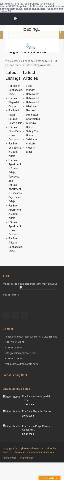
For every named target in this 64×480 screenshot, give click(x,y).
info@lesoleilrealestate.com (20, 353)
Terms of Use (9, 457)
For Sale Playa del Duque (14, 102)
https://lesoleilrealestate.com (21, 364)
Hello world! (32, 94)
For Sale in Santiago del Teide (16, 89)
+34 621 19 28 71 (14, 342)
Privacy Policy (26, 457)
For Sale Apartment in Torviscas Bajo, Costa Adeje (15, 193)
